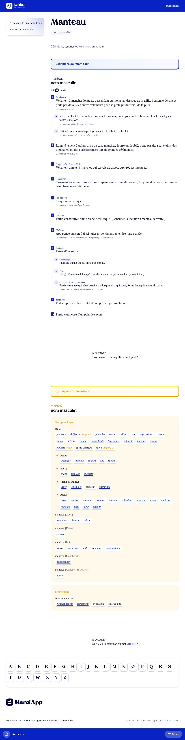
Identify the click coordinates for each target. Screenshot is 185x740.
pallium (92, 460)
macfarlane (104, 487)
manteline (166, 500)
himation (79, 460)
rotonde (97, 506)
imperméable (146, 434)
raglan (83, 441)
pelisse (123, 434)
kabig (99, 447)
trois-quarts (113, 441)
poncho (153, 441)
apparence (73, 548)
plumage (75, 520)
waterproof (76, 487)
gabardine (100, 434)
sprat (133, 357)
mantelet (75, 474)
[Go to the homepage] (15, 6)
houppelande (97, 441)
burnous (141, 441)
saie (102, 460)
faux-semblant (113, 548)
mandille (65, 506)
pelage (87, 520)
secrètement (83, 603)
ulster (63, 487)
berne (63, 500)
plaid (76, 506)
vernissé (131, 643)
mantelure (61, 520)
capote (60, 441)
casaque (101, 500)
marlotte (75, 500)
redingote (128, 441)
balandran (127, 500)
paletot (160, 434)
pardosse (61, 447)
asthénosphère (63, 561)
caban (112, 434)
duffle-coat (75, 434)
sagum (111, 460)
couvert (60, 534)
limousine (141, 500)
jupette (60, 575)
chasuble (88, 474)
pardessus (61, 434)
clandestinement (65, 603)
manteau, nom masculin (21, 29)
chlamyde (65, 460)
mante (153, 500)
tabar (86, 506)
